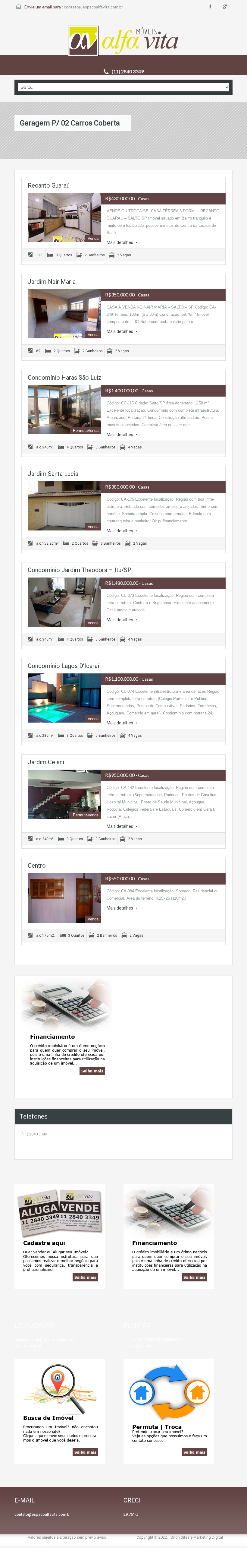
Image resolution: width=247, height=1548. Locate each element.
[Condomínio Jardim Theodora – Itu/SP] (64, 602)
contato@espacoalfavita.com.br (42, 1514)
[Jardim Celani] (64, 794)
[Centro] (64, 898)
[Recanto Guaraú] (64, 217)
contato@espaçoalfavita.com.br (93, 6)
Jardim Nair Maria (52, 281)
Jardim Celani (46, 762)
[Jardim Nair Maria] (64, 313)
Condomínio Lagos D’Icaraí (63, 666)
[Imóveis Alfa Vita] (124, 41)
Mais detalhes (120, 242)
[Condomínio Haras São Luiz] (64, 409)
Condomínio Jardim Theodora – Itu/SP (79, 570)
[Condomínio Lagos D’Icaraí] (64, 698)
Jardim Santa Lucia (53, 473)
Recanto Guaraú (49, 185)
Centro (37, 865)
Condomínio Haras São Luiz (65, 377)
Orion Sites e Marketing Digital (196, 1537)
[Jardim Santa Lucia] (64, 505)
